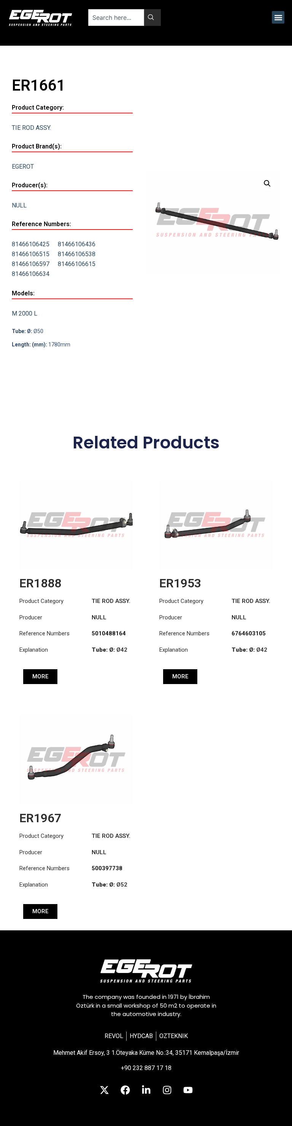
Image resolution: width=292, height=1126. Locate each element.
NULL (19, 205)
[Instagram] (166, 1089)
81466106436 (76, 244)
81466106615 (76, 264)
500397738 (107, 868)
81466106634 (30, 274)
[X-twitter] (104, 1089)
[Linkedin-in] (146, 1089)
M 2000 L (24, 313)
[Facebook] (125, 1089)
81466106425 (30, 244)
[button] (278, 17)
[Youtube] (187, 1089)
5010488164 (109, 633)
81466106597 (30, 264)
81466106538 (76, 254)
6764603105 (249, 633)
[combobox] (116, 17)
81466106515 (30, 254)
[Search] (152, 17)
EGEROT (23, 166)
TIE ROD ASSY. (31, 127)
